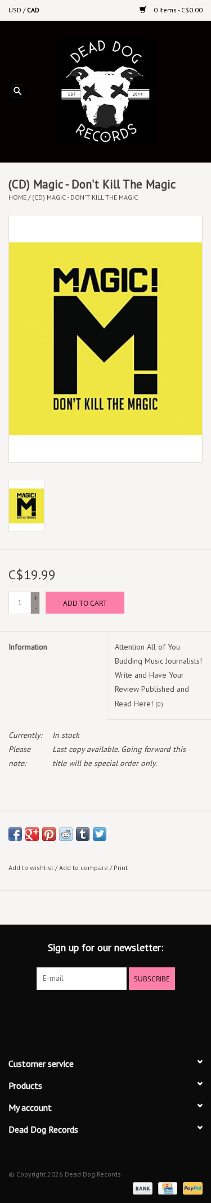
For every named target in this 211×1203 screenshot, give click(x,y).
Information (27, 647)
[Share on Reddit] (66, 834)
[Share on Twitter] (99, 834)
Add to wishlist (30, 867)
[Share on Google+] (32, 834)
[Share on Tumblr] (82, 834)
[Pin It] (49, 834)
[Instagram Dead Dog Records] (136, 1013)
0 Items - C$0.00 (177, 10)
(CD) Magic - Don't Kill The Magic (85, 197)
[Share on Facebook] (15, 834)
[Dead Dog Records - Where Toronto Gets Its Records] (123, 90)
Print (121, 867)
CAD (33, 10)
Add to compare (84, 867)
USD (15, 10)
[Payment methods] (141, 1187)
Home (17, 197)
